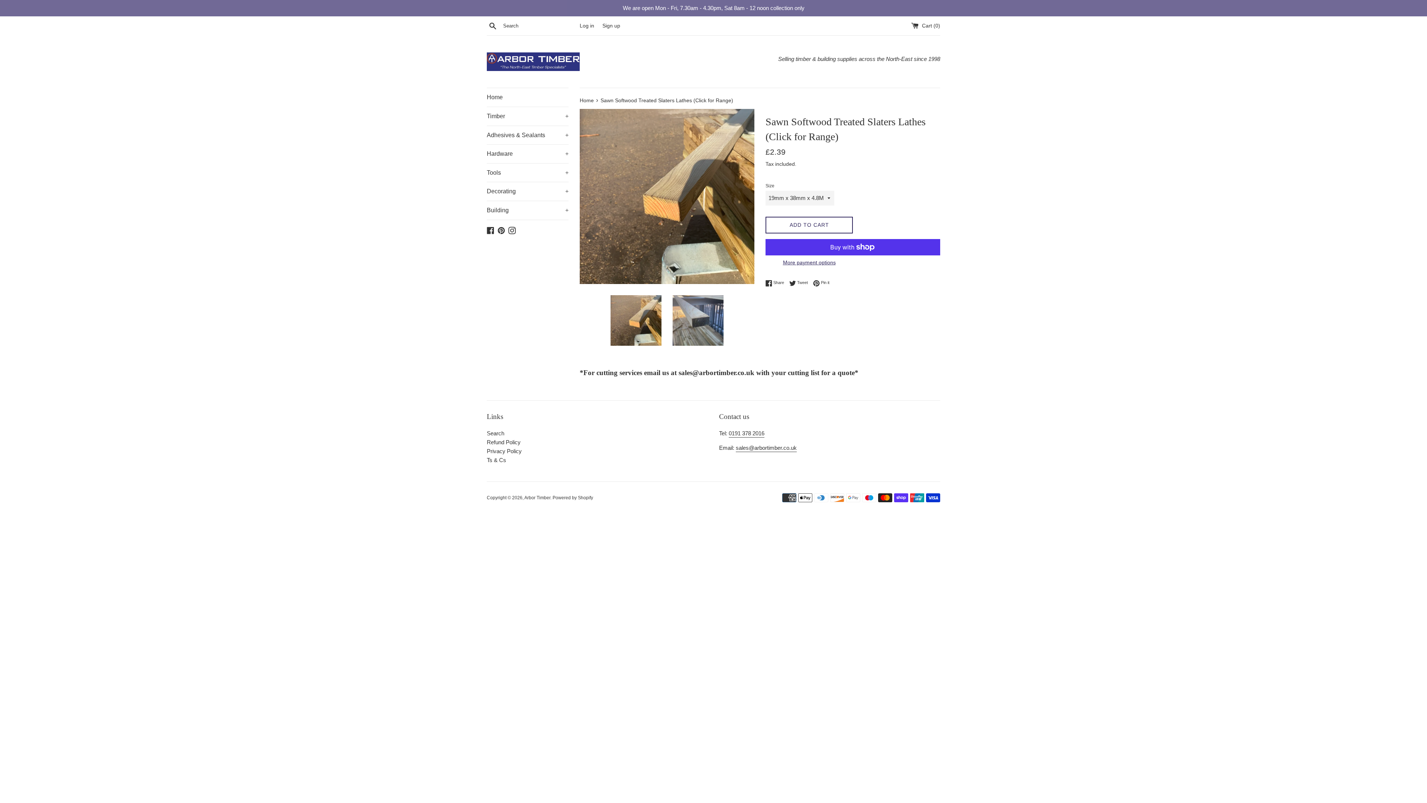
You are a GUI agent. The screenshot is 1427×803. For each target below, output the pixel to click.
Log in (587, 26)
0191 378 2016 (746, 433)
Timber (528, 116)
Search (495, 433)
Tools (528, 173)
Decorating (528, 191)
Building (528, 210)
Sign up (611, 26)
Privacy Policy (504, 451)
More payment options (809, 262)
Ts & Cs (496, 460)
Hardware (528, 154)
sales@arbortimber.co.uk (766, 448)
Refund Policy (504, 442)
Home (495, 97)
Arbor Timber (537, 497)
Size (770, 185)
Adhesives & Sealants (528, 135)
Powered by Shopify (573, 497)
